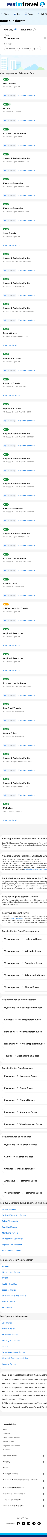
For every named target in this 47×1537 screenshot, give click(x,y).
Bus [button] (18, 14)
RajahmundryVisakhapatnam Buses (24, 1043)
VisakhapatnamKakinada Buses (22, 951)
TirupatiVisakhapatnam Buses (21, 1055)
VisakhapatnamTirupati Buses (21, 987)
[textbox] (25, 38)
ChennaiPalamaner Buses (19, 1168)
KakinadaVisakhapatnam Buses (22, 1019)
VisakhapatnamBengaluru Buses (23, 963)
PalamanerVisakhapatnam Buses (23, 1124)
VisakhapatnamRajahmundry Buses (24, 975)
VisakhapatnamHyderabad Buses (23, 939)
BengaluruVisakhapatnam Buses (23, 1031)
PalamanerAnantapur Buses (20, 1112)
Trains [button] (30, 14)
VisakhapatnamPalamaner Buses (23, 1192)
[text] (5, 14)
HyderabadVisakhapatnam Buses (23, 1007)
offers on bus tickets (17, 918)
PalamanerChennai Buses (19, 1100)
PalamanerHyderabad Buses (20, 1076)
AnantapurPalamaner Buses (20, 1180)
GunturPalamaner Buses (18, 1156)
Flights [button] (7, 14)
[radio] (11, 29)
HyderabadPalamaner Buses (20, 1144)
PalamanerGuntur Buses (18, 1088)
